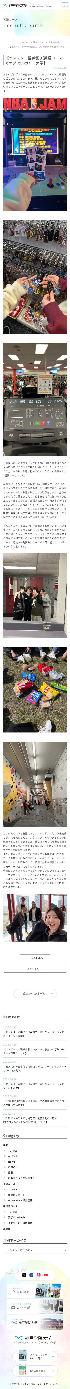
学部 (5, 1145)
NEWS (11, 1161)
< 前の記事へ (35, 958)
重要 (10, 1172)
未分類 (7, 1228)
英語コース (9, 1183)
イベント (13, 1156)
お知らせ (13, 1167)
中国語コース (10, 1206)
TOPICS (13, 1150)
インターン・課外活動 (20, 1200)
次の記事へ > (35, 968)
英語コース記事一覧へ (35, 993)
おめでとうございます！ (21, 1177)
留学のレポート (16, 1194)
